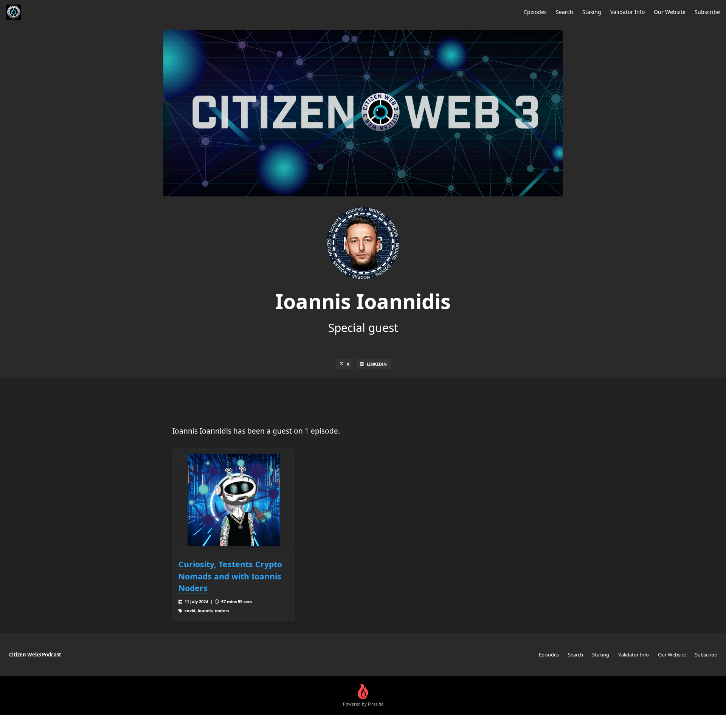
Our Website (670, 11)
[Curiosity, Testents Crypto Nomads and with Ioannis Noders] (233, 500)
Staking (591, 11)
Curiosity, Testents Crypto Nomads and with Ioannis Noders (230, 576)
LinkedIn (377, 364)
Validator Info (627, 11)
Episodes (535, 11)
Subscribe (707, 11)
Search (564, 11)
